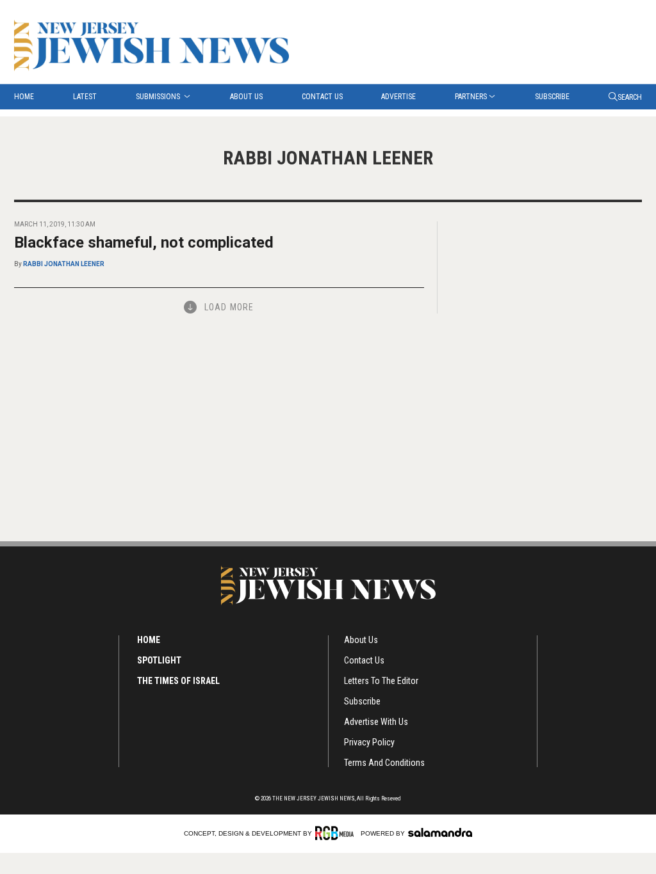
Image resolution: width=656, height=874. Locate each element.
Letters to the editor (381, 681)
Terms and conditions (384, 763)
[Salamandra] (440, 832)
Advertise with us (376, 722)
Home (24, 96)
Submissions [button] (159, 96)
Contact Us (322, 96)
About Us (246, 96)
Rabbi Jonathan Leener (63, 263)
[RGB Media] (336, 833)
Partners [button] (471, 96)
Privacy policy (369, 742)
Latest (85, 96)
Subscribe (552, 96)
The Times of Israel (178, 681)
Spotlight (159, 660)
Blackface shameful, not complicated (144, 242)
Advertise (398, 96)
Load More (229, 307)
